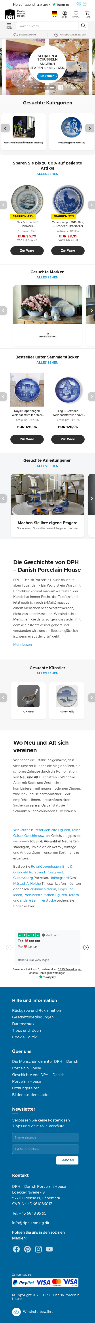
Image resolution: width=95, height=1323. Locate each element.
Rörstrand (37, 872)
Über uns (21, 1051)
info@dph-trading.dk (30, 1223)
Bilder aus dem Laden (31, 1095)
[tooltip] (27, 224)
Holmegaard (59, 878)
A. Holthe (33, 883)
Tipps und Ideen (26, 1030)
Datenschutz (23, 1024)
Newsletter (23, 1109)
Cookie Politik (24, 1037)
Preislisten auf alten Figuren (45, 895)
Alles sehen (47, 174)
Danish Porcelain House (22, 13)
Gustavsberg (23, 878)
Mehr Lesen (22, 644)
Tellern (73, 895)
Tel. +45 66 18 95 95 (29, 1213)
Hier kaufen (46, 76)
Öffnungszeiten (26, 1088)
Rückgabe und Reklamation (36, 1010)
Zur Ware (27, 250)
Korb (87, 17)
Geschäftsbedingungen (33, 1017)
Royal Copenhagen (46, 866)
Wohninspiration (43, 889)
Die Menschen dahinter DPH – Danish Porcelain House (45, 1065)
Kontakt (20, 1175)
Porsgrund (54, 872)
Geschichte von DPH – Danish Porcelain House (38, 1078)
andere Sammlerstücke (38, 900)
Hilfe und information (34, 1000)
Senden (67, 1160)
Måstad (19, 883)
